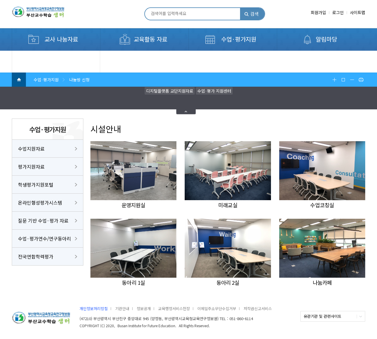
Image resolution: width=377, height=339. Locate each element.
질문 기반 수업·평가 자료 (43, 220)
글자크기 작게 (352, 80)
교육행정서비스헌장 (174, 308)
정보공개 (144, 308)
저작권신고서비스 (258, 308)
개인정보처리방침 (94, 308)
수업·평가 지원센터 (214, 91)
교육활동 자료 (150, 39)
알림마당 (326, 39)
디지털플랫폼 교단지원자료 (169, 91)
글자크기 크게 (334, 80)
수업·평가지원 (238, 39)
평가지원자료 (31, 166)
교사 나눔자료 (61, 39)
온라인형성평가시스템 (40, 202)
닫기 (186, 111)
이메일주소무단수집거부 (216, 308)
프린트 (360, 80)
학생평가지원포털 (35, 184)
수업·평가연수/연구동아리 (44, 238)
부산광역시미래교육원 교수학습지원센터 (47, 14)
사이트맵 (357, 12)
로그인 (338, 12)
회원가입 (318, 12)
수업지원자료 (31, 148)
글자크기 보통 (343, 80)
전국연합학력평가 (35, 256)
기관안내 (122, 308)
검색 (254, 14)
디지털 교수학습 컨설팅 (40, 53)
